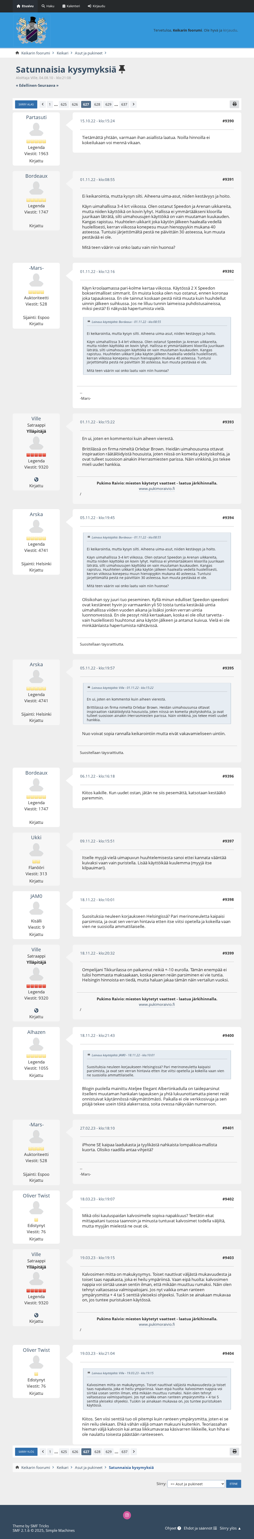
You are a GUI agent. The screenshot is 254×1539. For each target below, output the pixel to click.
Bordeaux (36, 176)
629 (108, 104)
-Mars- (36, 267)
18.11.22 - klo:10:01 (97, 899)
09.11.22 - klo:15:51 (97, 841)
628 (97, 104)
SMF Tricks (40, 1525)
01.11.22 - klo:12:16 (97, 271)
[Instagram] (127, 1515)
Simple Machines (60, 1530)
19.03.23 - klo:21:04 (97, 1353)
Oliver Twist (36, 1195)
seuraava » (48, 85)
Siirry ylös (26, 1451)
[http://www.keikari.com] (36, 479)
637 (124, 104)
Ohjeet (171, 1528)
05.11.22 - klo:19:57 (97, 668)
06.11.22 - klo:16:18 (97, 776)
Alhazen (36, 1032)
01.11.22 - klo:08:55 (97, 179)
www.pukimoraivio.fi (157, 488)
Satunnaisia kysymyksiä (66, 69)
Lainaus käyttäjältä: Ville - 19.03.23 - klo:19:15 (123, 1373)
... (56, 104)
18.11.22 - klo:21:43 (97, 1035)
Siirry (161, 1483)
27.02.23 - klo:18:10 (97, 1128)
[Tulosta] (234, 104)
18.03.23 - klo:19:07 (97, 1199)
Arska (36, 514)
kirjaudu (230, 30)
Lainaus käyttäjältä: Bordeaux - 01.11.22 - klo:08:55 (126, 322)
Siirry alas (26, 104)
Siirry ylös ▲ (230, 1528)
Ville (36, 418)
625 (64, 104)
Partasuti (36, 117)
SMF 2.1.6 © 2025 (28, 1530)
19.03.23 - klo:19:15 (97, 1257)
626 (75, 104)
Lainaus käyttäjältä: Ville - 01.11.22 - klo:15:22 (123, 688)
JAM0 (36, 896)
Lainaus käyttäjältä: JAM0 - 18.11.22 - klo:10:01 (123, 1055)
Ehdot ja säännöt (198, 1528)
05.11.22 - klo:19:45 (97, 517)
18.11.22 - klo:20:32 (97, 953)
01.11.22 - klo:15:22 (97, 422)
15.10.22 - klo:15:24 (97, 121)
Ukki (36, 837)
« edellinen (26, 85)
